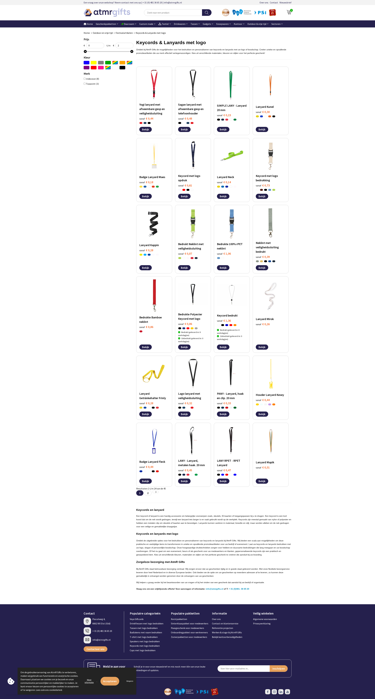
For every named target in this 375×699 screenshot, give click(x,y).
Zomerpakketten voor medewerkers (189, 636)
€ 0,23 (224, 115)
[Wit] (115, 67)
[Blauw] (86, 62)
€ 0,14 (224, 182)
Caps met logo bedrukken (142, 650)
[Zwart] (122, 67)
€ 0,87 (185, 253)
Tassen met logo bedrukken (144, 628)
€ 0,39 (263, 257)
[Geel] (93, 62)
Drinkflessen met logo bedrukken (146, 623)
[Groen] (108, 62)
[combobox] (173, 12)
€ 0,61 (185, 185)
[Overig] (129, 62)
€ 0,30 (263, 112)
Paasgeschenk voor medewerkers (187, 628)
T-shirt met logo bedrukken (144, 636)
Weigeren (129, 681)
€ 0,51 (263, 467)
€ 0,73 (263, 185)
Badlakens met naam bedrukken (146, 632)
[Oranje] (122, 62)
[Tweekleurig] (108, 67)
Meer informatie (89, 681)
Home (89, 23)
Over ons (264, 2)
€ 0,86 (146, 327)
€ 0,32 (185, 403)
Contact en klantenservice (225, 623)
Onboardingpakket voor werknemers (189, 632)
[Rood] (93, 67)
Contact (274, 2)
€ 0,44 (146, 118)
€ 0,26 (263, 324)
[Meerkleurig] (115, 62)
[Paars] (86, 67)
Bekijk (145, 129)
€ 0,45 (185, 470)
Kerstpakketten (179, 619)
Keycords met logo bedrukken (145, 645)
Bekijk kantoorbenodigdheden (227, 636)
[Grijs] (100, 62)
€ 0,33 (224, 403)
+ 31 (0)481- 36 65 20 (239, 589)
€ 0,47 (224, 470)
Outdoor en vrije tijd (103, 32)
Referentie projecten (222, 628)
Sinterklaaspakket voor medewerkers (189, 623)
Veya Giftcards (137, 619)
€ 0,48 (185, 118)
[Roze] (100, 67)
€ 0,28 (146, 250)
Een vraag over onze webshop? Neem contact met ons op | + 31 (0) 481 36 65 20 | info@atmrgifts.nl (133, 2)
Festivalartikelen (124, 32)
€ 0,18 (146, 182)
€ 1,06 (224, 253)
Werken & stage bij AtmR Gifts (227, 632)
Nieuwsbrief (285, 2)
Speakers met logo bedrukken (145, 641)
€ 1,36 (224, 320)
